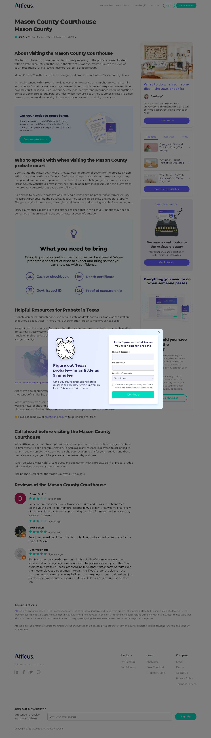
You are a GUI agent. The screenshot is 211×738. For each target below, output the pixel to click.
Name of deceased (121, 352)
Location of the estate (122, 373)
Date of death (118, 362)
